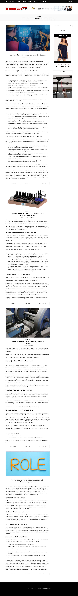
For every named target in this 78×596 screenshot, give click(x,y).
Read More (27, 183)
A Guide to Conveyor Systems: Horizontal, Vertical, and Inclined (27, 342)
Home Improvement (26, 1)
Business (12, 1)
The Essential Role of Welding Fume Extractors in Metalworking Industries (28, 481)
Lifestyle (44, 1)
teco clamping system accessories (34, 238)
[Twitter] (42, 183)
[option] (62, 86)
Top (39, 591)
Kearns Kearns (13, 183)
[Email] (45, 183)
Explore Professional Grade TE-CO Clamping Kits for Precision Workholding (27, 214)
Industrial (28, 52)
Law (34, 1)
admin (13, 303)
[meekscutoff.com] (17, 9)
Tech (38, 1)
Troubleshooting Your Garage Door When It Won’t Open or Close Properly (62, 92)
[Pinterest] (43, 183)
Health (18, 1)
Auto (7, 1)
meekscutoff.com (47, 588)
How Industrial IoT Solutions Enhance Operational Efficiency (27, 55)
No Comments (30, 57)
